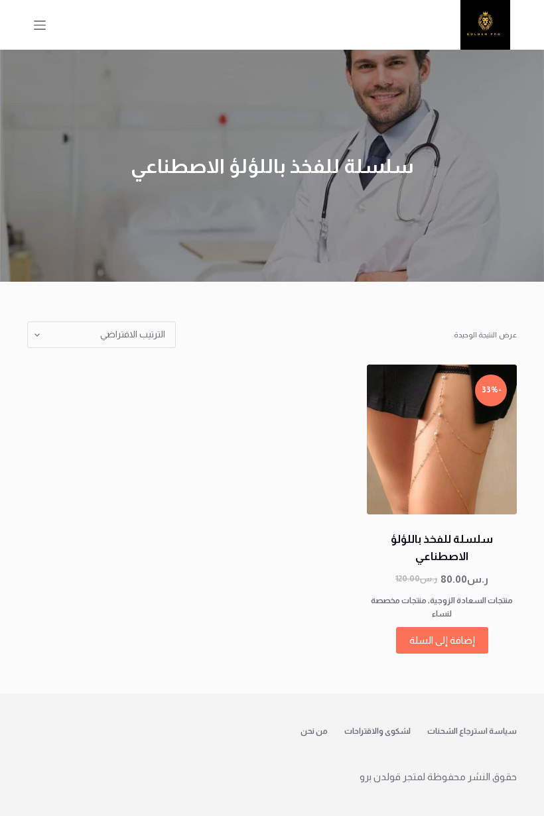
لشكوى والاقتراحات (377, 731)
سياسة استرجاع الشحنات (472, 731)
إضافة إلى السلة (442, 640)
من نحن (314, 731)
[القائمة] (40, 25)
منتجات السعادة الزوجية (471, 600)
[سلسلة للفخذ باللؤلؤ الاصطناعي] (442, 439)
